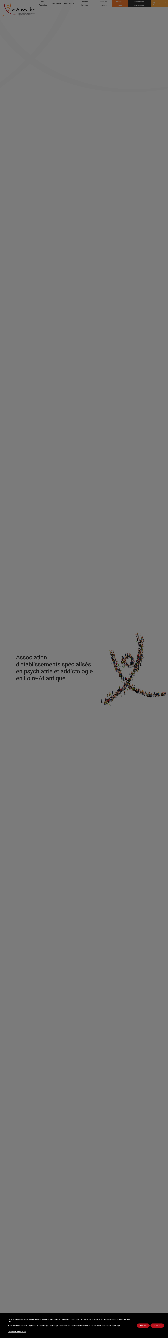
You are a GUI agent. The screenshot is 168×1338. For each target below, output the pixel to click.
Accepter (157, 1325)
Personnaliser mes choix (17, 1332)
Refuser (143, 1325)
